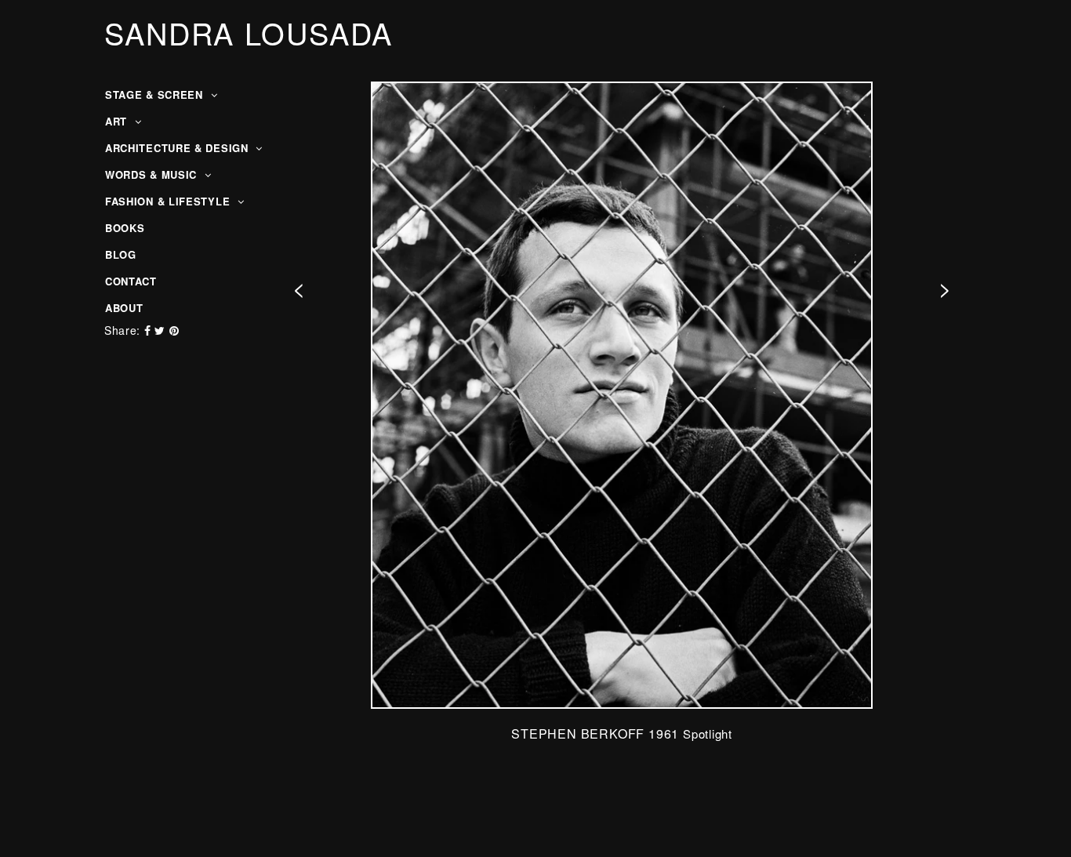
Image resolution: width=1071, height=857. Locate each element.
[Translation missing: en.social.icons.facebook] (149, 330)
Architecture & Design (178, 147)
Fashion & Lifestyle (169, 201)
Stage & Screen (156, 94)
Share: (122, 330)
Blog (120, 254)
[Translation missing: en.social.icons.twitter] (161, 330)
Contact (131, 281)
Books (125, 227)
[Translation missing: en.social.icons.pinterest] (174, 330)
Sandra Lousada (248, 33)
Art (118, 121)
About (124, 307)
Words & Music (153, 174)
